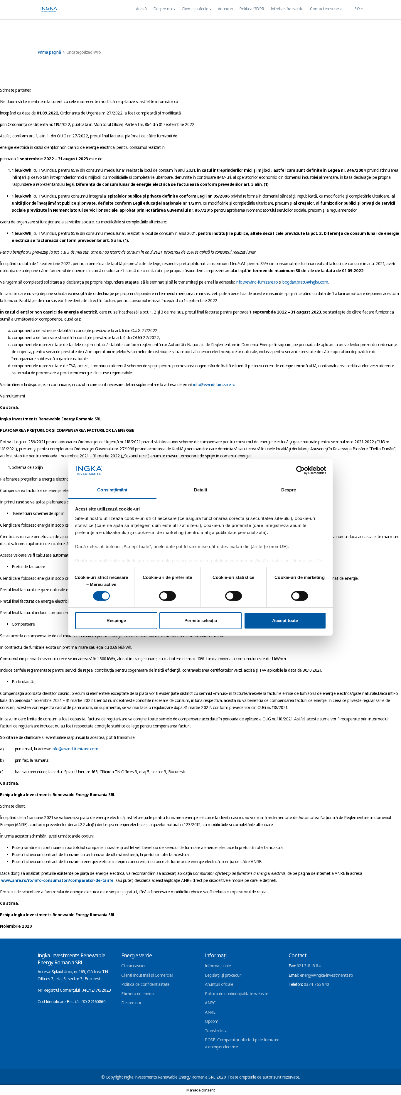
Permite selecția (200, 620)
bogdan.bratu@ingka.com (305, 282)
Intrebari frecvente (287, 8)
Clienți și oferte (195, 8)
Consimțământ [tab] (112, 489)
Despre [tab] (288, 489)
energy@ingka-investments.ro (326, 975)
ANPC (210, 1002)
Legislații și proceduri (223, 975)
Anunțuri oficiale (219, 984)
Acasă (141, 8)
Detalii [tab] (200, 489)
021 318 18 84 (309, 965)
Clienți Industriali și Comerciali (147, 975)
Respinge (116, 620)
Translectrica (216, 1030)
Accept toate (285, 620)
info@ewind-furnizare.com (75, 749)
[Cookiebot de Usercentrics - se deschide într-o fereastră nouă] (300, 470)
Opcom (211, 1021)
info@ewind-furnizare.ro (257, 282)
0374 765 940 (316, 984)
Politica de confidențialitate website (236, 993)
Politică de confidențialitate (145, 984)
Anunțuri (225, 8)
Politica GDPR (251, 8)
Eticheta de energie (138, 993)
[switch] (167, 596)
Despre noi (163, 8)
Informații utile (218, 965)
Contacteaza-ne (324, 8)
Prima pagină (49, 52)
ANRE (210, 1012)
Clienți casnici (133, 965)
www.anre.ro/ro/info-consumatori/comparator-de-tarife (57, 880)
